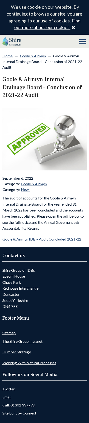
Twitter (8, 389)
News (25, 189)
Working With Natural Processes (29, 362)
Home (7, 56)
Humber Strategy (16, 352)
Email (6, 397)
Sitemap (9, 332)
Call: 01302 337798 (18, 405)
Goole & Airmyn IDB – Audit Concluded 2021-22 (41, 239)
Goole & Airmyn (33, 56)
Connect (29, 413)
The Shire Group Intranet (22, 341)
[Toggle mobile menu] (82, 42)
